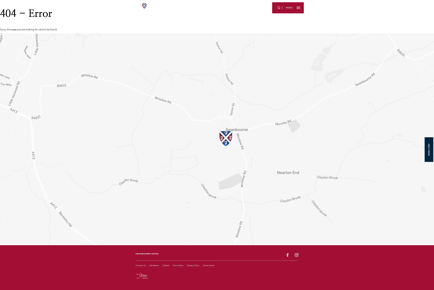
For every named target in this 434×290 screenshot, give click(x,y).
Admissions (154, 265)
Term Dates (178, 265)
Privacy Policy (193, 265)
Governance (208, 265)
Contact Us (141, 265)
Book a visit (429, 150)
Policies (166, 265)
